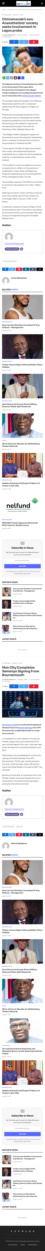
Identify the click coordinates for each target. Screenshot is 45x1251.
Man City (19, 826)
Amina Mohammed (9, 35)
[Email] (21, 249)
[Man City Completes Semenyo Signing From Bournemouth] (22, 704)
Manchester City (9, 725)
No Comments (35, 35)
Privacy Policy (18, 574)
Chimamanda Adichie (31, 96)
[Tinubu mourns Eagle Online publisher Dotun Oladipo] (22, 346)
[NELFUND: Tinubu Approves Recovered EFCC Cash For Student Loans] (22, 505)
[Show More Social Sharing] (41, 42)
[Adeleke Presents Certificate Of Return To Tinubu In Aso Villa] (22, 465)
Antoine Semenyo (25, 728)
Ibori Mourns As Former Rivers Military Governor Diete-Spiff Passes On (27, 615)
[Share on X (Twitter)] (23, 42)
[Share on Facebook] (14, 42)
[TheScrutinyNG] (23, 3)
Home (3, 9)
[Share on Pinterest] (33, 42)
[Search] (42, 3)
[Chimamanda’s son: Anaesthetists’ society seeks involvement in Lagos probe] (22, 60)
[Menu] (3, 3)
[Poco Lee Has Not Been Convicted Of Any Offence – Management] (22, 307)
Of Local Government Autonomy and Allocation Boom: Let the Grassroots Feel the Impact (22, 1051)
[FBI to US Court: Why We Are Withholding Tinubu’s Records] (22, 425)
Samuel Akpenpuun (10, 679)
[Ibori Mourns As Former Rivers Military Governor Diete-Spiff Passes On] (22, 386)
